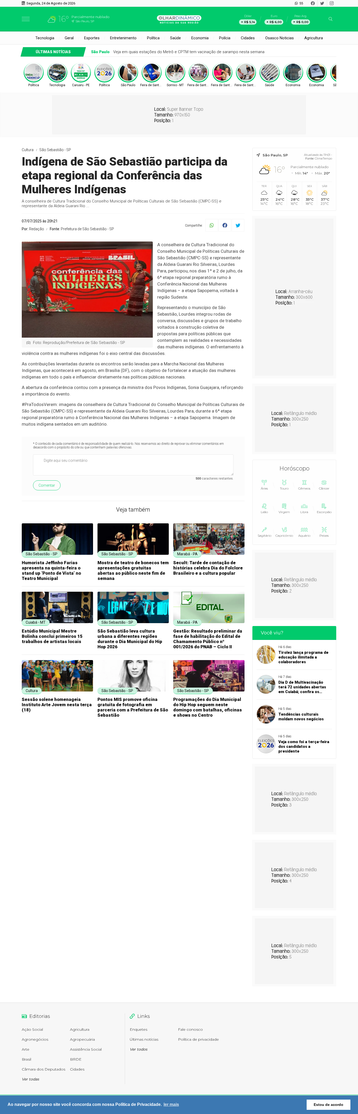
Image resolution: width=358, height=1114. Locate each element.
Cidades (248, 38)
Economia (200, 38)
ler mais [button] (171, 1104)
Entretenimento (123, 38)
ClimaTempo (323, 158)
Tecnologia (44, 38)
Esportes (92, 38)
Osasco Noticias (279, 38)
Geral (69, 38)
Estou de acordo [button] (328, 1104)
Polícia (224, 38)
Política (153, 38)
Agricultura (313, 38)
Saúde (175, 38)
